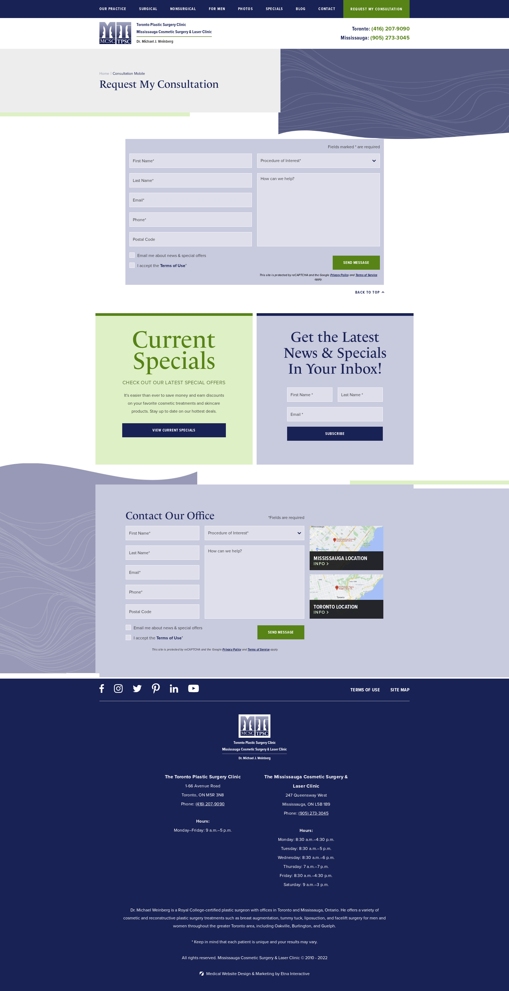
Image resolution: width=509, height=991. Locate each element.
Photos (245, 9)
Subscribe (335, 433)
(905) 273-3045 (313, 813)
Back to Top (367, 292)
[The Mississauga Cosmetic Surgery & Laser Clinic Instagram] (118, 690)
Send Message (356, 262)
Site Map (400, 689)
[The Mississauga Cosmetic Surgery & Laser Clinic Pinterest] (156, 689)
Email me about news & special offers (171, 255)
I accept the (148, 266)
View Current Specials (173, 430)
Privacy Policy (339, 275)
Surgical (148, 9)
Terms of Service (367, 275)
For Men (217, 9)
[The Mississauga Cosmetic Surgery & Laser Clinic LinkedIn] (174, 689)
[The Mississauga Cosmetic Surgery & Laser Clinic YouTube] (193, 690)
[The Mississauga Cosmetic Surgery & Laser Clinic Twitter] (137, 690)
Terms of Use (365, 689)
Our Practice (112, 9)
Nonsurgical (183, 9)
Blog (301, 9)
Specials (274, 9)
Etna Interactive (295, 974)
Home (104, 73)
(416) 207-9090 (210, 804)
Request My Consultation (376, 9)
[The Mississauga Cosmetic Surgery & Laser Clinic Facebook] (101, 690)
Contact (326, 9)
